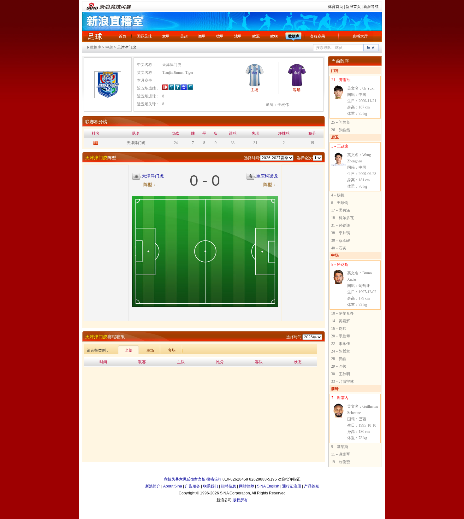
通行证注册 (291, 486)
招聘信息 (228, 486)
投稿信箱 (214, 479)
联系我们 (210, 486)
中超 (109, 47)
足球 (95, 36)
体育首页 (335, 6)
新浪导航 (370, 6)
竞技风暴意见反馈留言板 (184, 479)
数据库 (294, 36)
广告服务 (192, 486)
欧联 (274, 36)
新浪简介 (152, 486)
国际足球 (144, 36)
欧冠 (256, 36)
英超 (184, 36)
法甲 (238, 36)
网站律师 (246, 486)
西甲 (202, 36)
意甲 (166, 36)
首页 (122, 36)
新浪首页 (353, 6)
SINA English (268, 486)
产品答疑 (311, 486)
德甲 (220, 36)
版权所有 (240, 500)
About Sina (172, 486)
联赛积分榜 (96, 122)
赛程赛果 (317, 36)
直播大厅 (360, 36)
